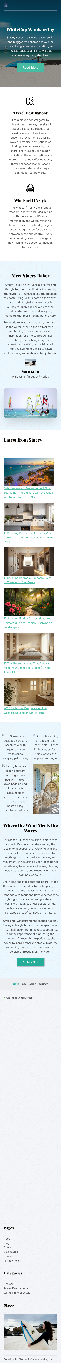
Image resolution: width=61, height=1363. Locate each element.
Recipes (8, 1283)
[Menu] (56, 5)
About (32, 984)
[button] (30, 403)
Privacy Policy (12, 1260)
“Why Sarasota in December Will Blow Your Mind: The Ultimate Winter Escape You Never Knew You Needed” (28, 493)
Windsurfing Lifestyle (17, 1292)
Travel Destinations (16, 1288)
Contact (43, 984)
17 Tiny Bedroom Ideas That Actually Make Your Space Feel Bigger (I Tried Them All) (27, 668)
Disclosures (11, 1251)
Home (16, 984)
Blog (24, 984)
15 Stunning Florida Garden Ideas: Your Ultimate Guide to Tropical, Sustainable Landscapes (28, 623)
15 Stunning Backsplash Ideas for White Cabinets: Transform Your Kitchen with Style (28, 537)
